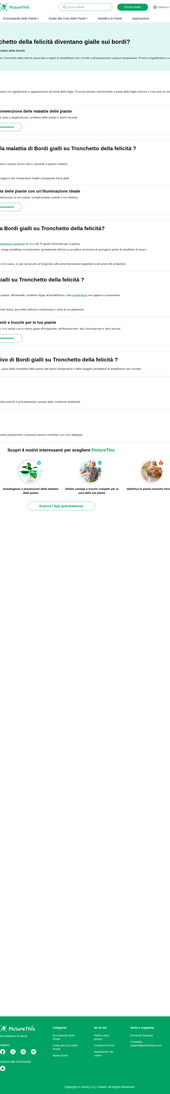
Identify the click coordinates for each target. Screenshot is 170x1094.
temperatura (79, 295)
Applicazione (140, 18)
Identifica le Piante (110, 18)
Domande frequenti (141, 1035)
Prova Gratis (132, 7)
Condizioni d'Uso (104, 1045)
